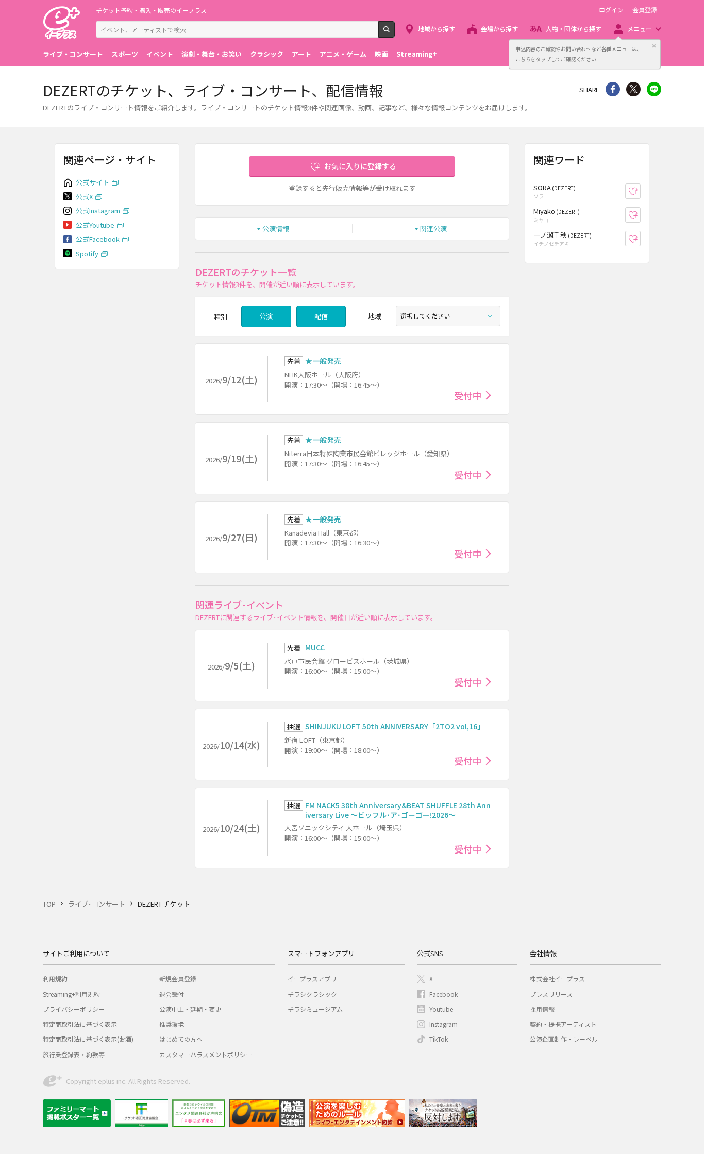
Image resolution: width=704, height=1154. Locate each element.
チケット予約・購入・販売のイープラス (151, 10)
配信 (321, 316)
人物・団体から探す (573, 28)
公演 (266, 316)
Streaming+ (417, 54)
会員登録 (644, 9)
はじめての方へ (181, 1038)
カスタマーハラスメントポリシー (205, 1054)
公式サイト (92, 182)
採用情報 (542, 1009)
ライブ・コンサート (73, 54)
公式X (84, 197)
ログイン (611, 9)
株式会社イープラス (557, 978)
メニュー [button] (639, 28)
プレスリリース (551, 994)
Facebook (443, 994)
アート (301, 54)
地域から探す (436, 28)
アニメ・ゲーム (343, 54)
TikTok (438, 1038)
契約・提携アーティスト (563, 1023)
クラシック (266, 54)
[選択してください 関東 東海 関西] (448, 316)
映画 (381, 54)
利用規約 (55, 978)
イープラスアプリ (312, 978)
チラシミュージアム (315, 1009)
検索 (394, 33)
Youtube (441, 1009)
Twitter (633, 89)
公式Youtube (95, 225)
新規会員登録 (177, 978)
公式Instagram (98, 210)
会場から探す (499, 28)
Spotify (87, 253)
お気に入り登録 (640, 191)
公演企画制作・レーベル (564, 1038)
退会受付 (171, 994)
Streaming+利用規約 (71, 994)
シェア (613, 89)
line (654, 89)
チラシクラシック (312, 994)
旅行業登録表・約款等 (74, 1054)
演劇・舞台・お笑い (211, 54)
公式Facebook (98, 239)
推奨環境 (171, 1023)
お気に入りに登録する (360, 166)
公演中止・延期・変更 (190, 1009)
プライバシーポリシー (74, 1009)
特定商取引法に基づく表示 (80, 1023)
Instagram (443, 1023)
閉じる (654, 46)
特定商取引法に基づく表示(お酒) (88, 1038)
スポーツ (124, 54)
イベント (159, 54)
